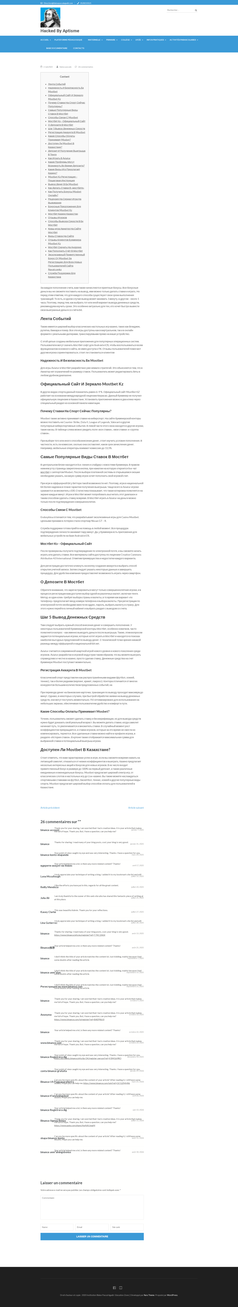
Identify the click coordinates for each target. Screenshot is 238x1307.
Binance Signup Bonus (53, 1120)
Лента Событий (57, 84)
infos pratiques (155, 40)
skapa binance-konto (52, 1138)
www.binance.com (51, 1042)
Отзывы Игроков (57, 217)
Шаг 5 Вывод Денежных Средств (66, 128)
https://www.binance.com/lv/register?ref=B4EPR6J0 (79, 1019)
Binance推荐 (47, 947)
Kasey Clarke (48, 911)
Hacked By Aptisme (59, 30)
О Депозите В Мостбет (60, 124)
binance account (49, 830)
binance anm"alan (50, 972)
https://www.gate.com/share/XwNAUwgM (74, 1125)
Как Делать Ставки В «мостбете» (66, 187)
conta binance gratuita (53, 1070)
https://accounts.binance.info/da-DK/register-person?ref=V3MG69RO (87, 1058)
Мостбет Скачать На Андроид (64, 247)
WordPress (172, 1295)
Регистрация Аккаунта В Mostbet (66, 132)
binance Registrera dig (53, 1056)
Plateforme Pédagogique (68, 40)
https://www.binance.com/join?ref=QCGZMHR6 (106, 1083)
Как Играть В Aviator (59, 158)
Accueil (44, 40)
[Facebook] (114, 1288)
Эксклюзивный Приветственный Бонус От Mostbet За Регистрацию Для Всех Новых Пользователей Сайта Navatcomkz (66, 262)
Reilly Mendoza (49, 887)
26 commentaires (85, 67)
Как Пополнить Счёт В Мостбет (65, 250)
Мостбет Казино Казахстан (63, 213)
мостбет (45, 472)
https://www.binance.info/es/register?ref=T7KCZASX (79, 935)
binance (44, 844)
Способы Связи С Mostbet (63, 117)
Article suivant (136, 807)
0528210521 (85, 3)
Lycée (138, 40)
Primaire (110, 40)
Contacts (78, 48)
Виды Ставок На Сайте (61, 236)
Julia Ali (44, 897)
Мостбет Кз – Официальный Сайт (66, 121)
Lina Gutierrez (48, 922)
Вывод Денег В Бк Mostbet (63, 184)
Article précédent (50, 807)
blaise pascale (65, 67)
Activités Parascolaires (183, 40)
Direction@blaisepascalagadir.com (58, 3)
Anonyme (46, 1014)
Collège (125, 40)
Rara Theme (149, 1295)
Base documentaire (56, 48)
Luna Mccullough (50, 876)
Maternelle (94, 40)
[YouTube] (120, 1288)
